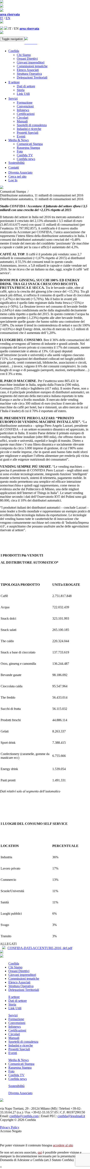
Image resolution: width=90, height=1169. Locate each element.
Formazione (24, 102)
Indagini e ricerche (29, 129)
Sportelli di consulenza (32, 125)
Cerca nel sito (17, 176)
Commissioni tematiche (32, 66)
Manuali (22, 121)
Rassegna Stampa (28, 147)
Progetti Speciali (27, 132)
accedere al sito (63, 1145)
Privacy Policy (9, 1127)
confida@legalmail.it (71, 1116)
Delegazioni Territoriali (32, 77)
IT (1, 18)
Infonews (23, 110)
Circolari (22, 117)
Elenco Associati (28, 70)
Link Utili (23, 94)
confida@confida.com (24, 1116)
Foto (20, 151)
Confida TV (25, 155)
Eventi (21, 136)
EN (8, 18)
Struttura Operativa (29, 73)
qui (40, 1152)
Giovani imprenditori (30, 62)
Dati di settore (26, 86)
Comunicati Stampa (30, 144)
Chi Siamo (24, 55)
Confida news (26, 159)
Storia (20, 90)
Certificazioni (26, 114)
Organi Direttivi (27, 58)
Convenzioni (25, 106)
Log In (12, 180)
